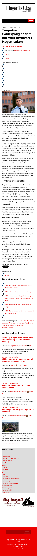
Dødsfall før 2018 (7, 460)
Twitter (4, 465)
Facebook (5, 463)
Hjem (3, 454)
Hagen (7, 276)
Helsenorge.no (7, 485)
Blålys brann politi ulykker (18, 346)
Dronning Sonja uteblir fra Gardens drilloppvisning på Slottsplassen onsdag (17, 339)
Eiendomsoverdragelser (18, 415)
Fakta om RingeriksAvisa (10, 483)
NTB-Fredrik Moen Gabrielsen (12, 46)
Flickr (4, 474)
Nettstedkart (6, 492)
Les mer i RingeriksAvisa (10, 357)
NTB (30, 346)
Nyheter (12, 365)
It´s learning (6, 481)
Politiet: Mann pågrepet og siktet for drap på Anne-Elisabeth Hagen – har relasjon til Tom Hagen (19, 298)
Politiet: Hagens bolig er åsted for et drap (18, 292)
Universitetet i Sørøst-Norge (11, 479)
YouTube (5, 469)
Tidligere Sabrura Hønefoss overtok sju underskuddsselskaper (17, 360)
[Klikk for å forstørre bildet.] (18, 102)
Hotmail (4, 467)
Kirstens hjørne (7, 488)
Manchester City (7, 490)
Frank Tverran (22, 365)
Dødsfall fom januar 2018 (10, 458)
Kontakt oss (6, 456)
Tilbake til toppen (7, 327)
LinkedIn (5, 476)
